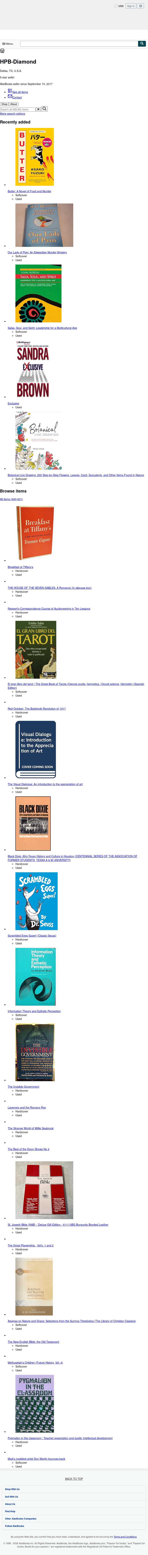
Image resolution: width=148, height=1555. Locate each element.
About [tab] (13, 104)
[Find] (142, 44)
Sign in (131, 6)
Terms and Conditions (125, 1536)
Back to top (74, 1479)
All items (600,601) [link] (11, 499)
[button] (38, 110)
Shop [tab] (4, 104)
